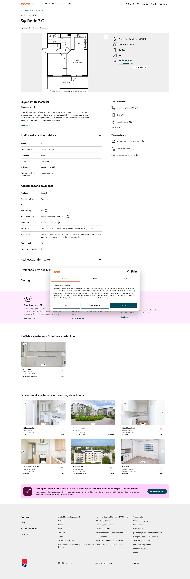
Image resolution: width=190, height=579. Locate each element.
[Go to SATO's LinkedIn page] (71, 563)
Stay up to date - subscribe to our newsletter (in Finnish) (76, 546)
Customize (94, 306)
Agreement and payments (37, 185)
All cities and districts (66, 541)
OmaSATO (25, 534)
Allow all (123, 306)
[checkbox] (61, 370)
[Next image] (63, 354)
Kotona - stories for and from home (109, 545)
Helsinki (61, 521)
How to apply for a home (105, 525)
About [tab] (125, 278)
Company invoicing (140, 548)
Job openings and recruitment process (147, 533)
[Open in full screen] (106, 37)
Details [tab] (95, 278)
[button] (136, 108)
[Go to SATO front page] (25, 4)
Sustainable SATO (29, 528)
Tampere (61, 533)
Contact (136, 552)
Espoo (60, 525)
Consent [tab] (65, 279)
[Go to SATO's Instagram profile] (63, 563)
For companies (101, 537)
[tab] (25, 28)
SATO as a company (140, 521)
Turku (60, 537)
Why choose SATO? (103, 521)
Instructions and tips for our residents (110, 533)
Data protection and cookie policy (145, 537)
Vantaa (61, 529)
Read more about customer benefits (125, 155)
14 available (132, 141)
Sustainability (138, 529)
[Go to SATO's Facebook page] (59, 563)
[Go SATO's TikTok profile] (67, 563)
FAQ (23, 523)
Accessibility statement (141, 541)
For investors (138, 525)
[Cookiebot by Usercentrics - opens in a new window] (128, 271)
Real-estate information (36, 259)
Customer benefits (103, 529)
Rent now (25, 517)
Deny (66, 306)
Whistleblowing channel (142, 545)
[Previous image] (24, 354)
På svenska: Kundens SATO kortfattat (109, 541)
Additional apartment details (38, 135)
